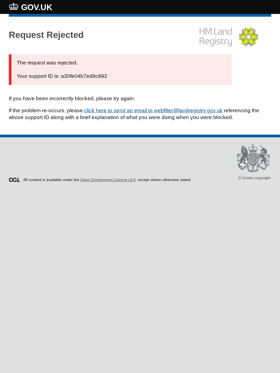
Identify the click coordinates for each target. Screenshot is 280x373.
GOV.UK (35, 7)
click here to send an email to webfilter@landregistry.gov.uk (153, 110)
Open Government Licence (14, 179)
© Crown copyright (254, 178)
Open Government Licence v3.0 (108, 179)
